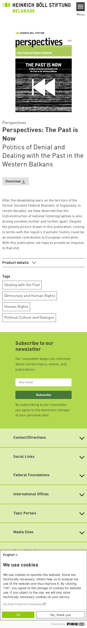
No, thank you (60, 615)
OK (18, 615)
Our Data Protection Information (22, 604)
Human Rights (16, 307)
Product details (16, 263)
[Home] (36, 7)
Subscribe (43, 395)
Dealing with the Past (22, 285)
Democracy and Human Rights (29, 296)
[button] (15, 181)
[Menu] (80, 6)
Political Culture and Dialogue (29, 318)
